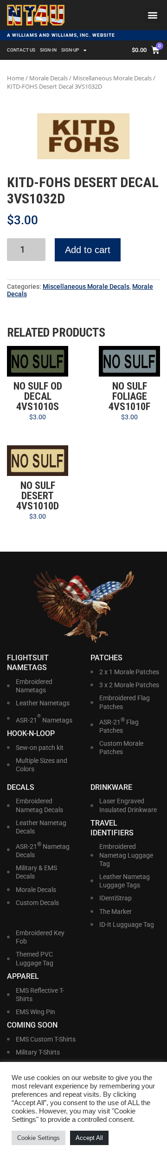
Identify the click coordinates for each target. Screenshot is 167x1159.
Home (15, 78)
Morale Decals (48, 78)
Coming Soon (32, 1025)
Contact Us (21, 49)
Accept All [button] (89, 1137)
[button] (152, 15)
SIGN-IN (48, 49)
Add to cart (87, 250)
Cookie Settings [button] (38, 1137)
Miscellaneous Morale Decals (112, 78)
